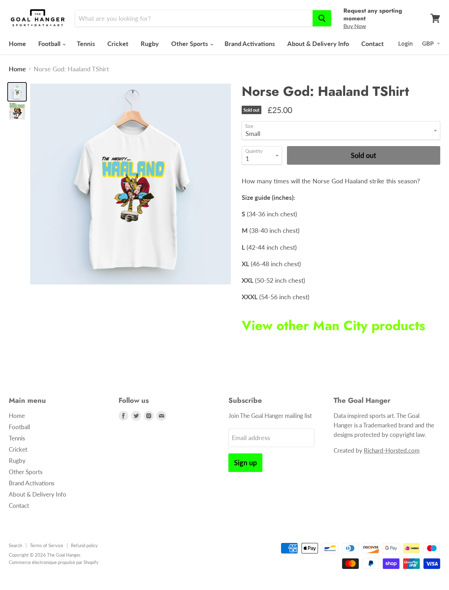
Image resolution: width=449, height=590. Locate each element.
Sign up (245, 462)
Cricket (117, 43)
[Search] (322, 18)
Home (17, 43)
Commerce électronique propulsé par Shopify (54, 562)
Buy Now (354, 25)
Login (405, 43)
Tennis (86, 43)
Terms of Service (46, 545)
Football (50, 43)
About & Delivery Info (318, 43)
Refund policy (84, 545)
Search (15, 545)
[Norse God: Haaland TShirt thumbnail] (17, 92)
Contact (372, 43)
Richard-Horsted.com (392, 450)
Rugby (150, 43)
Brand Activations (249, 43)
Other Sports (190, 43)
